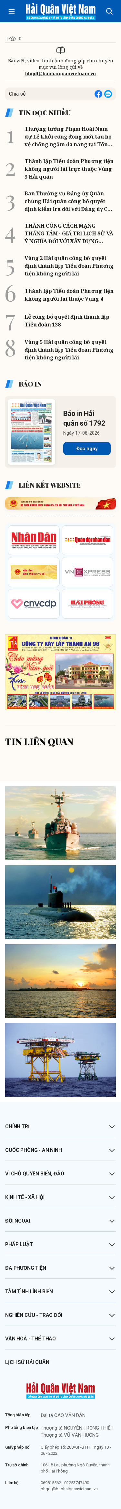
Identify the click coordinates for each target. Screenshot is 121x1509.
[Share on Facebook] (98, 94)
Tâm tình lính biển (29, 1291)
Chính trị (17, 1126)
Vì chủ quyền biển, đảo (34, 1174)
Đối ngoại (17, 1221)
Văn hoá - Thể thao (30, 1339)
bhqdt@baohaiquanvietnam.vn (60, 73)
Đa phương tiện (25, 1268)
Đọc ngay (86, 448)
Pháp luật (19, 1244)
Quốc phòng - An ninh (33, 1150)
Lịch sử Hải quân (27, 1362)
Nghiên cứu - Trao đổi (33, 1315)
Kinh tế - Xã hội (24, 1197)
